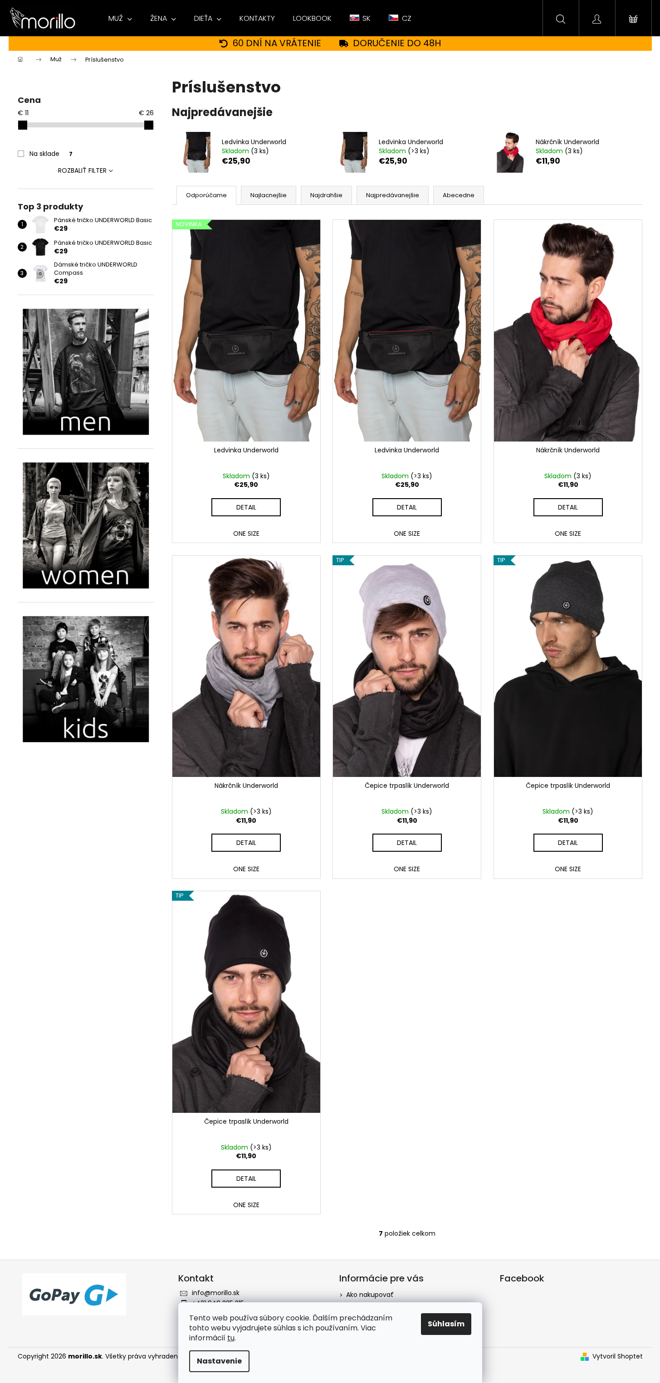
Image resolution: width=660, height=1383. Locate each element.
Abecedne (458, 195)
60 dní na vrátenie (277, 43)
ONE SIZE (246, 533)
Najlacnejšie (268, 195)
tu (231, 1338)
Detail (246, 507)
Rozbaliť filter (82, 170)
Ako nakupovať (370, 1294)
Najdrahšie (326, 195)
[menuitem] (120, 18)
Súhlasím (446, 1324)
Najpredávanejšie (392, 195)
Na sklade (51, 153)
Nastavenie (219, 1361)
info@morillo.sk (216, 1292)
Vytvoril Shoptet (617, 1356)
